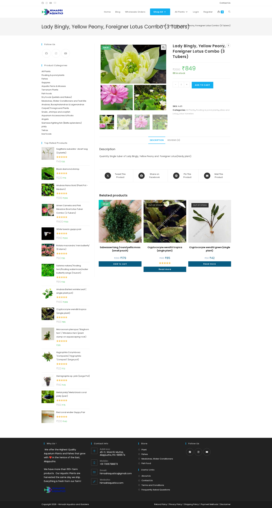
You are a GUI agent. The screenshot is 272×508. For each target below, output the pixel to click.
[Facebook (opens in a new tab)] (43, 3)
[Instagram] (56, 53)
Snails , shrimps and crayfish (56, 111)
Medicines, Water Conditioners (157, 458)
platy (44, 126)
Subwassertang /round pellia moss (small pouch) (120, 249)
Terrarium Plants (50, 89)
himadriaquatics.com (111, 482)
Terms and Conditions (153, 485)
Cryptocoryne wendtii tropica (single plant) (164, 249)
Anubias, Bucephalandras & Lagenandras (63, 104)
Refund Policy (160, 504)
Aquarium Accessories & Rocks (58, 115)
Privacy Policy (175, 504)
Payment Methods (209, 504)
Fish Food (146, 463)
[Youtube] (65, 53)
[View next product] (228, 45)
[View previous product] (223, 45)
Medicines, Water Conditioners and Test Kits (64, 100)
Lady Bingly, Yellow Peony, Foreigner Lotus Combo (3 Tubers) (199, 25)
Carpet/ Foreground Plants (55, 108)
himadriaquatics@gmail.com (116, 473)
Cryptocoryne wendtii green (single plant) (209, 249)
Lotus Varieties (186, 113)
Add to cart (202, 85)
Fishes (45, 78)
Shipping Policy (191, 504)
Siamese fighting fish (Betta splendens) (62, 122)
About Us (146, 475)
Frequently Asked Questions (156, 489)
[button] (163, 47)
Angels (45, 119)
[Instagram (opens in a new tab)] (46, 3)
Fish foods (47, 93)
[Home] (156, 25)
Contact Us (225, 3)
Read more (165, 269)
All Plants (190, 110)
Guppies (46, 82)
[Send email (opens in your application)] (55, 3)
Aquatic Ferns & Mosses (54, 86)
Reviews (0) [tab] (173, 140)
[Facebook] (46, 53)
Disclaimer (225, 504)
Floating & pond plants (207, 110)
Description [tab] (157, 140)
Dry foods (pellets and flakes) (57, 97)
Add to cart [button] (120, 264)
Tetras (45, 130)
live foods (46, 133)
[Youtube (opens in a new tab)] (50, 3)
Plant (144, 449)
